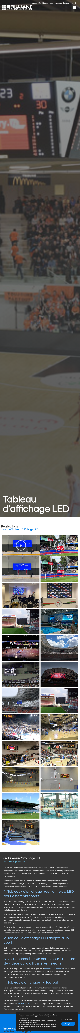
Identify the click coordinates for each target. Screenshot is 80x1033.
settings (21, 1028)
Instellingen (68, 1019)
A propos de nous (62, 3)
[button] (75, 3)
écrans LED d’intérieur (53, 969)
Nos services (47, 3)
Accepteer (68, 1024)
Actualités (36, 3)
